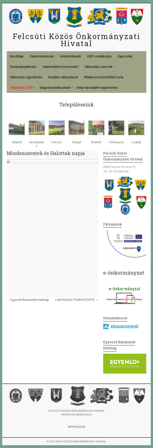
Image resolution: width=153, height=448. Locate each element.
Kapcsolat (125, 56)
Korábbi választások (63, 77)
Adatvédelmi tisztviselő (60, 67)
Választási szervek (98, 67)
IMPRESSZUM (76, 426)
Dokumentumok (42, 56)
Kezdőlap (17, 56)
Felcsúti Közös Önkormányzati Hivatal (76, 39)
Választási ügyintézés (26, 77)
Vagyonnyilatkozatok (55, 87)
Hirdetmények (70, 56)
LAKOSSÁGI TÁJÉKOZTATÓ (76, 299)
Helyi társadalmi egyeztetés (97, 87)
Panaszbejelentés (23, 67)
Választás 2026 (21, 87)
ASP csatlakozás (99, 56)
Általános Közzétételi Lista (103, 77)
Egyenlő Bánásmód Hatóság (28, 299)
